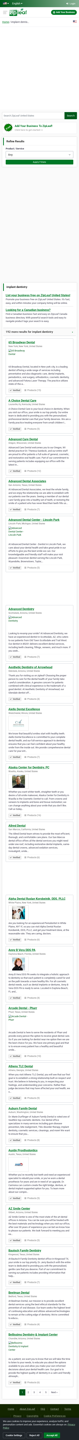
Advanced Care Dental (23, 439)
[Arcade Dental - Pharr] (39, 1022)
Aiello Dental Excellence (24, 709)
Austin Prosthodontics (22, 1150)
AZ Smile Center (19, 1208)
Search (71, 115)
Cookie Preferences (55, 1416)
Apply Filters (39, 162)
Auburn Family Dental (22, 1108)
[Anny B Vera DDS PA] (39, 964)
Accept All (51, 1435)
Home (5, 22)
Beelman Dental (18, 1292)
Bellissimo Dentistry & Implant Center (33, 1334)
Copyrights (32, 1416)
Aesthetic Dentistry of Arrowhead (30, 667)
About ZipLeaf (27, 1409)
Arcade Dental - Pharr (22, 1008)
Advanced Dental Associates (27, 481)
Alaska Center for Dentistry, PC (28, 767)
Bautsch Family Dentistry (24, 1250)
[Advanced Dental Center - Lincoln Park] (39, 534)
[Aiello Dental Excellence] (39, 723)
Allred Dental (17, 825)
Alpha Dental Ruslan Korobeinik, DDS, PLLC (36, 898)
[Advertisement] (39, 67)
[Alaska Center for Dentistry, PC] (39, 781)
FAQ (43, 1409)
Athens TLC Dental (20, 1066)
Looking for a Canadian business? (28, 310)
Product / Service (15, 148)
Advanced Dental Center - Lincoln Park (34, 520)
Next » (54, 1392)
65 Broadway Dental (21, 342)
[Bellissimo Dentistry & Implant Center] (39, 1348)
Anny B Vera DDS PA (21, 950)
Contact (54, 1409)
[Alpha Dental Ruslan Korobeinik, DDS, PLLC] (39, 912)
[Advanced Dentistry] (39, 623)
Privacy (17, 1416)
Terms (67, 1409)
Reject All (34, 1435)
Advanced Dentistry (21, 609)
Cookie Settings (14, 1435)
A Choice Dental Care (22, 400)
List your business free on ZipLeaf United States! (38, 295)
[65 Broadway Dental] (39, 356)
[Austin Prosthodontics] (39, 1164)
